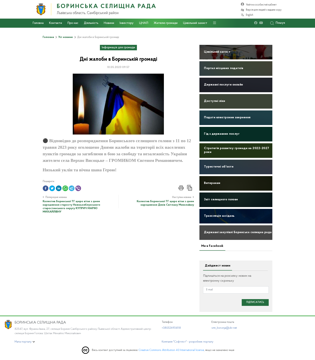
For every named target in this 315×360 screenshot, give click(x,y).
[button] (45, 188)
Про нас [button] (72, 23)
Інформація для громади (118, 47)
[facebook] (256, 23)
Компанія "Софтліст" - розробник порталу (187, 341)
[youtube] (262, 23)
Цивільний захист (195, 23)
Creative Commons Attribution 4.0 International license (171, 350)
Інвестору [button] (127, 23)
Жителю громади (166, 23)
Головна (38, 23)
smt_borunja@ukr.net (224, 327)
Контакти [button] (55, 23)
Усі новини (65, 37)
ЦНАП (143, 23)
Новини (109, 23)
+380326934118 (171, 327)
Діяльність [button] (91, 23)
